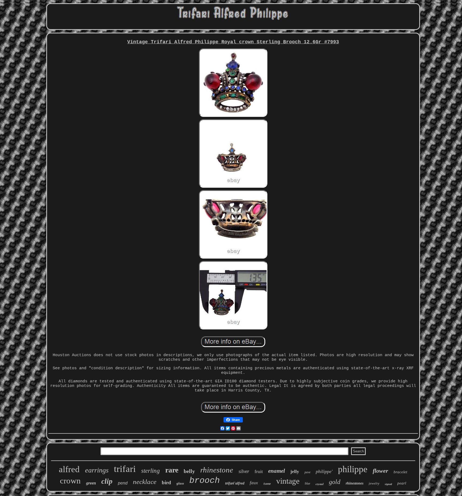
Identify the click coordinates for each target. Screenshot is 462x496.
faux (254, 482)
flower (380, 470)
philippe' (324, 471)
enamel (276, 471)
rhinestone (216, 470)
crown (70, 480)
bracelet (400, 472)
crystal (319, 484)
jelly (294, 471)
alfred (69, 469)
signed (388, 484)
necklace (144, 481)
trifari (125, 469)
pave (307, 472)
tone (267, 484)
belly (189, 471)
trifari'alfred (234, 483)
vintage (287, 480)
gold (334, 481)
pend (123, 483)
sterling (150, 470)
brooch (204, 481)
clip (107, 481)
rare (171, 470)
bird (166, 482)
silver (243, 471)
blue (307, 483)
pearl (401, 483)
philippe (352, 469)
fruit (259, 471)
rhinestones (354, 483)
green (91, 483)
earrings (97, 470)
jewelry (374, 483)
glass (180, 483)
